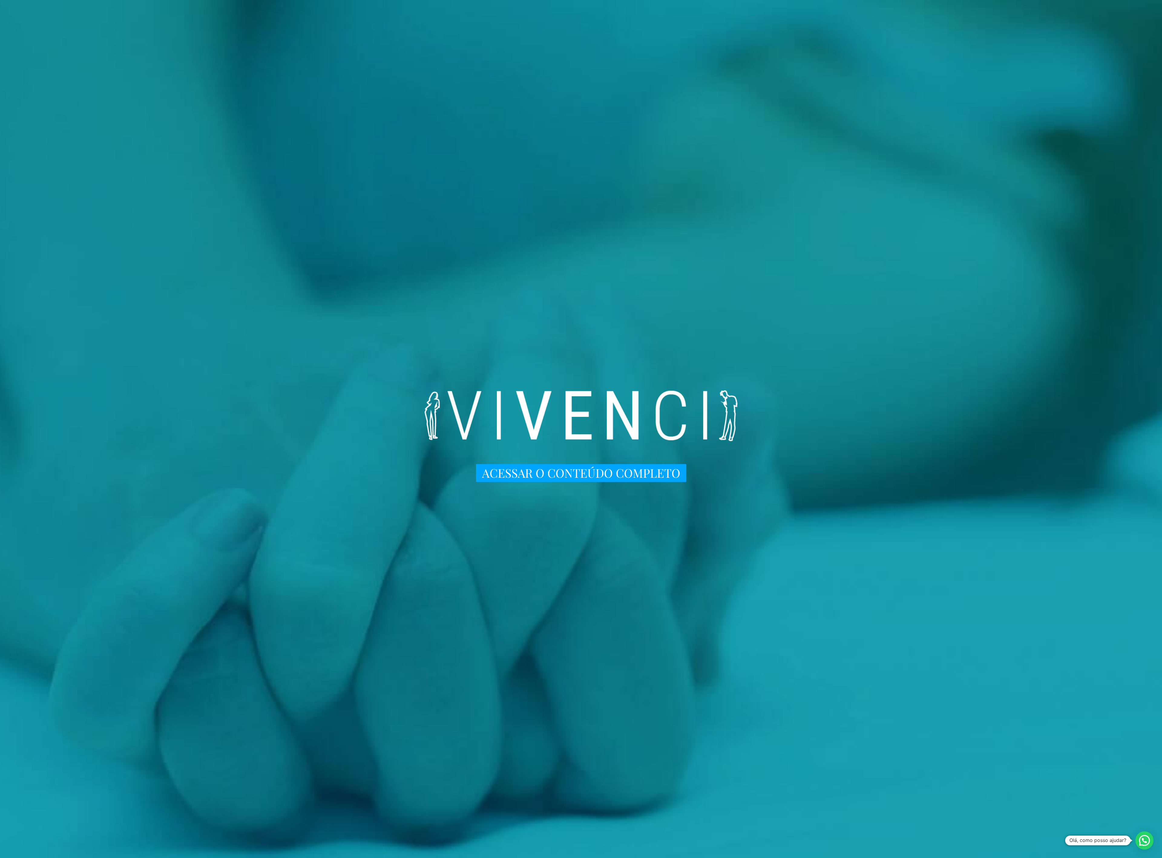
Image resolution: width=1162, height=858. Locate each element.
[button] (1144, 840)
